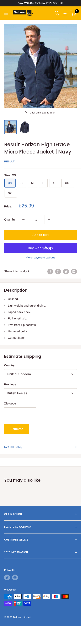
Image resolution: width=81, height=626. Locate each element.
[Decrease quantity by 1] (23, 219)
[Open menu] (6, 13)
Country (9, 365)
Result (9, 161)
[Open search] (57, 13)
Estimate (16, 429)
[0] (73, 13)
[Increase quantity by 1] (48, 219)
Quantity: (10, 219)
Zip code (10, 403)
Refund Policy (13, 447)
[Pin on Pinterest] (58, 271)
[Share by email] (74, 271)
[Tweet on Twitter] (66, 271)
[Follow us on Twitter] (7, 577)
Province (10, 384)
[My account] (65, 13)
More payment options (40, 257)
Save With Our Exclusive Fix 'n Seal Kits (40, 3)
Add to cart (40, 234)
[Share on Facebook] (50, 271)
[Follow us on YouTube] (15, 577)
